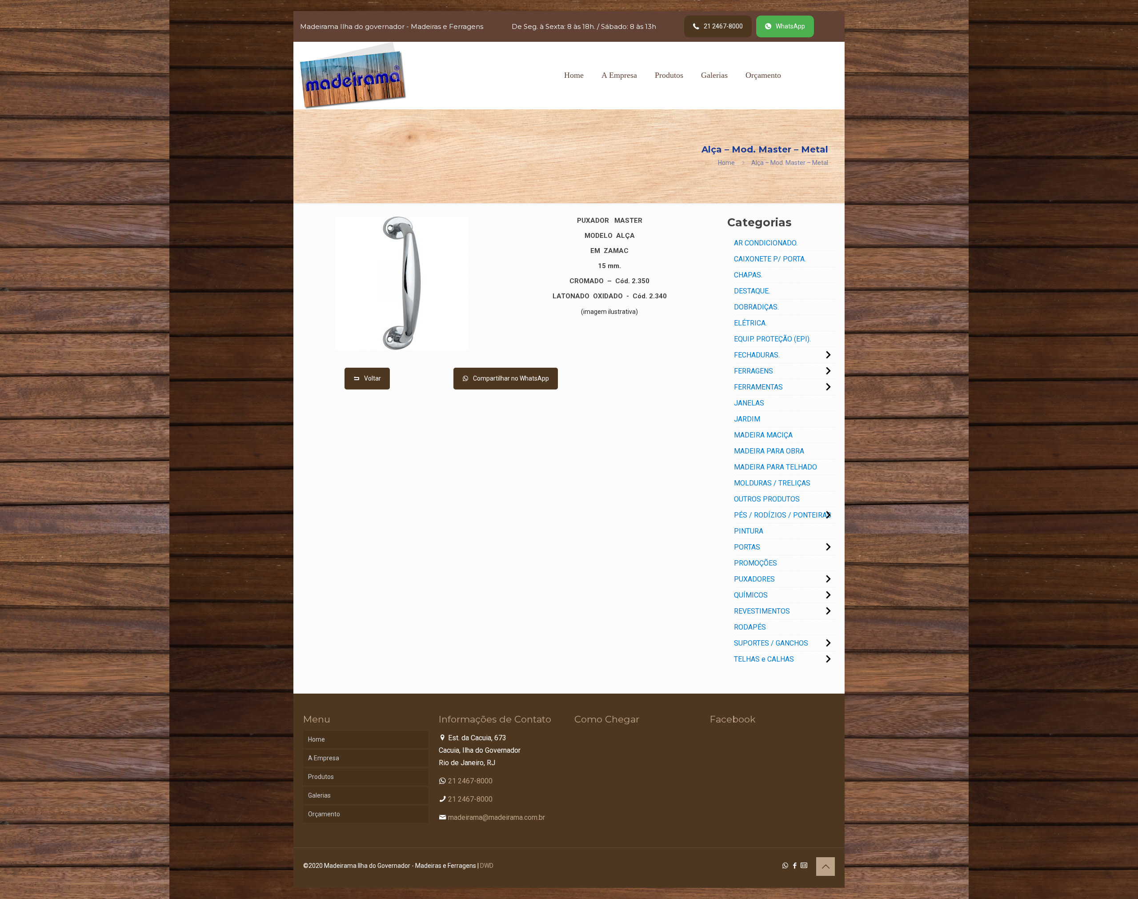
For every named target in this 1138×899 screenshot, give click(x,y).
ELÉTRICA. (750, 323)
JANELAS (749, 403)
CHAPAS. (748, 275)
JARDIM (747, 419)
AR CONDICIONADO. (765, 243)
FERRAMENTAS (758, 387)
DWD (486, 865)
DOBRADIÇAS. (756, 307)
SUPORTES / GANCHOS (771, 643)
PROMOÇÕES (755, 563)
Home (726, 162)
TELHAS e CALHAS (764, 659)
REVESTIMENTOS (762, 611)
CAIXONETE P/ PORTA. (770, 259)
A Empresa (323, 758)
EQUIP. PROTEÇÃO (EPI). (772, 339)
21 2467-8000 (470, 781)
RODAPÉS (750, 627)
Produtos (321, 776)
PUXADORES (754, 579)
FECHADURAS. (757, 355)
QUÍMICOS (751, 595)
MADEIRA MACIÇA (763, 435)
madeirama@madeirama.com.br (496, 817)
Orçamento (324, 814)
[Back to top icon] (825, 866)
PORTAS (747, 547)
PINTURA (748, 531)
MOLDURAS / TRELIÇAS (772, 483)
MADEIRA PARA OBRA (769, 451)
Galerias (319, 795)
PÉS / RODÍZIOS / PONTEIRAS (782, 515)
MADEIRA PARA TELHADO (775, 467)
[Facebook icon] (794, 866)
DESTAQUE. (752, 291)
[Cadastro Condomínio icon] (804, 866)
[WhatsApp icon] (785, 866)
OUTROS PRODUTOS (767, 499)
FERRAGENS (753, 371)
